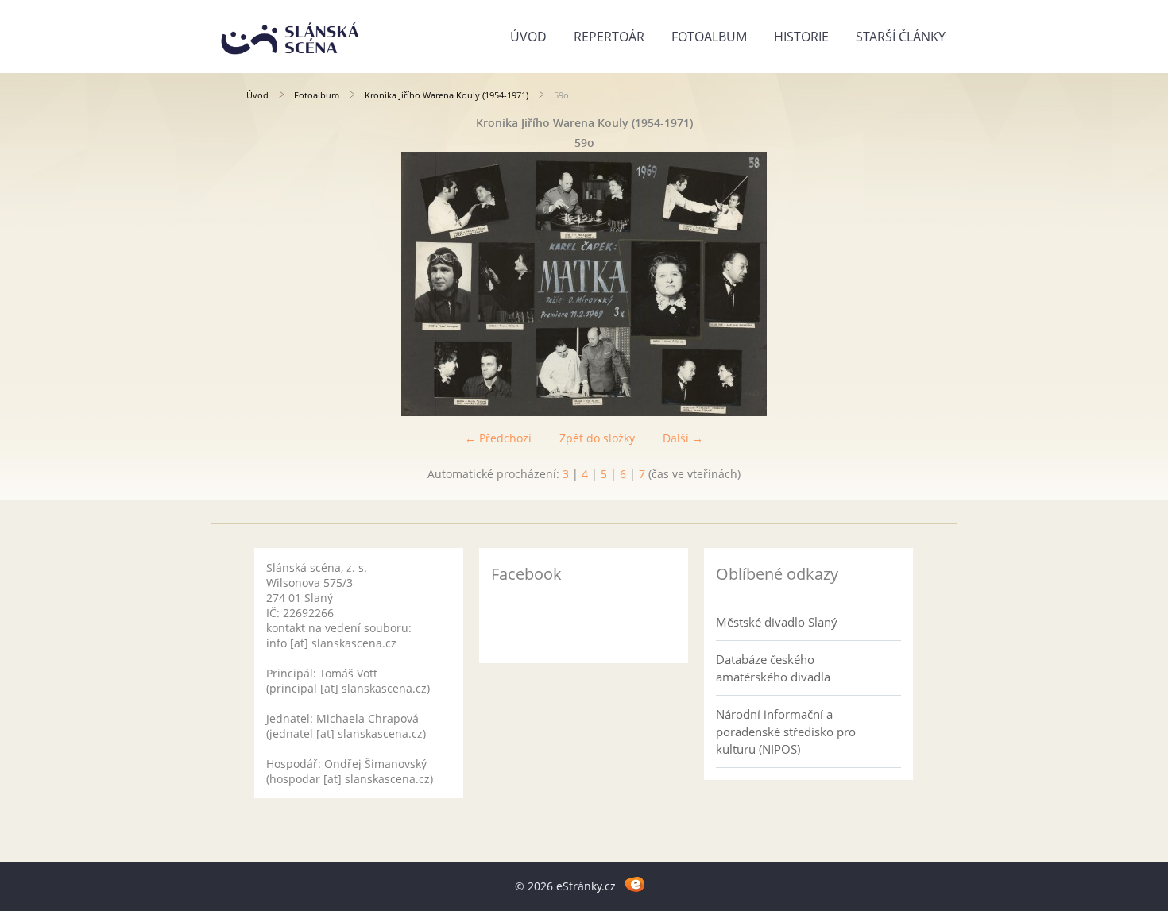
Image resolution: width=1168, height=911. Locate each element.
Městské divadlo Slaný (776, 622)
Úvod (528, 36)
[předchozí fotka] (272, 284)
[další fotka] (896, 284)
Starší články (901, 36)
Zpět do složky (597, 438)
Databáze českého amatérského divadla (773, 668)
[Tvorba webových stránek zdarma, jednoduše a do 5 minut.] (634, 883)
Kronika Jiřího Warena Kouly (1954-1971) (446, 95)
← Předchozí (498, 438)
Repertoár (609, 36)
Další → (683, 438)
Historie (801, 36)
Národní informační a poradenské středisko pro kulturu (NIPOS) (786, 731)
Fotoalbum (709, 36)
